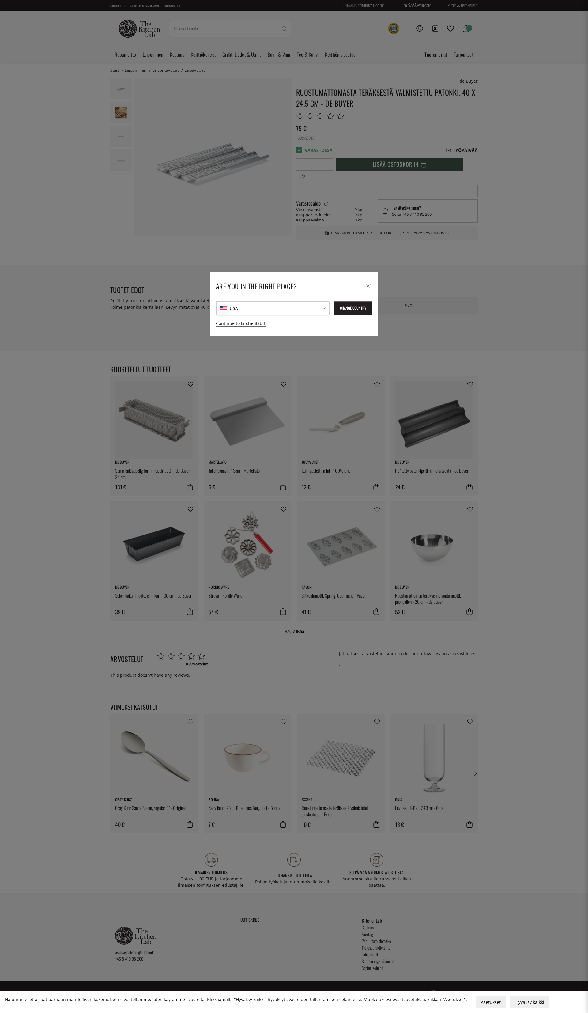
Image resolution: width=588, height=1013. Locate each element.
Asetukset (491, 1002)
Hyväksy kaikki (529, 1002)
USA (234, 308)
